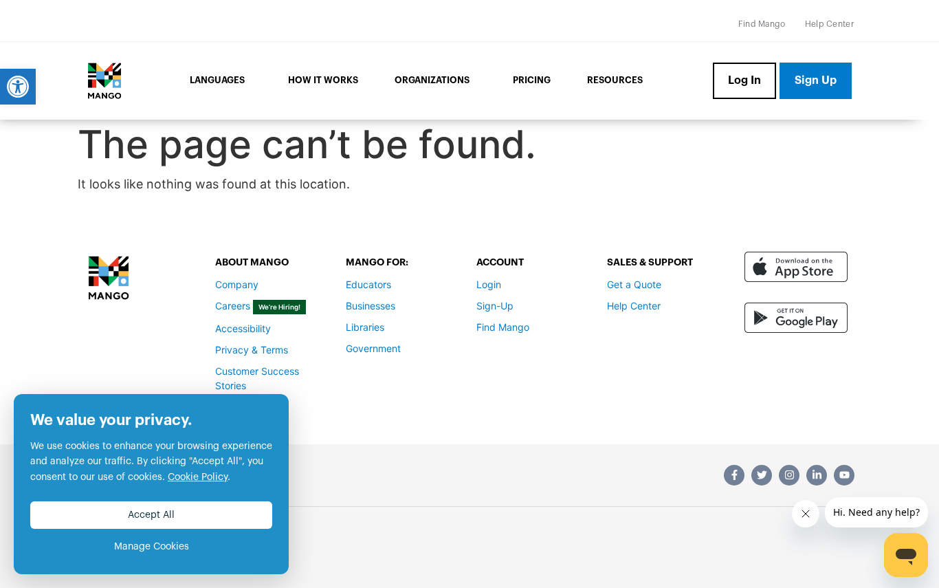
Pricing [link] (532, 80)
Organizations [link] (432, 80)
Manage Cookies (151, 547)
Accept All (151, 515)
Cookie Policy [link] (198, 477)
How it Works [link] (323, 80)
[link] (18, 87)
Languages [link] (217, 80)
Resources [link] (615, 80)
